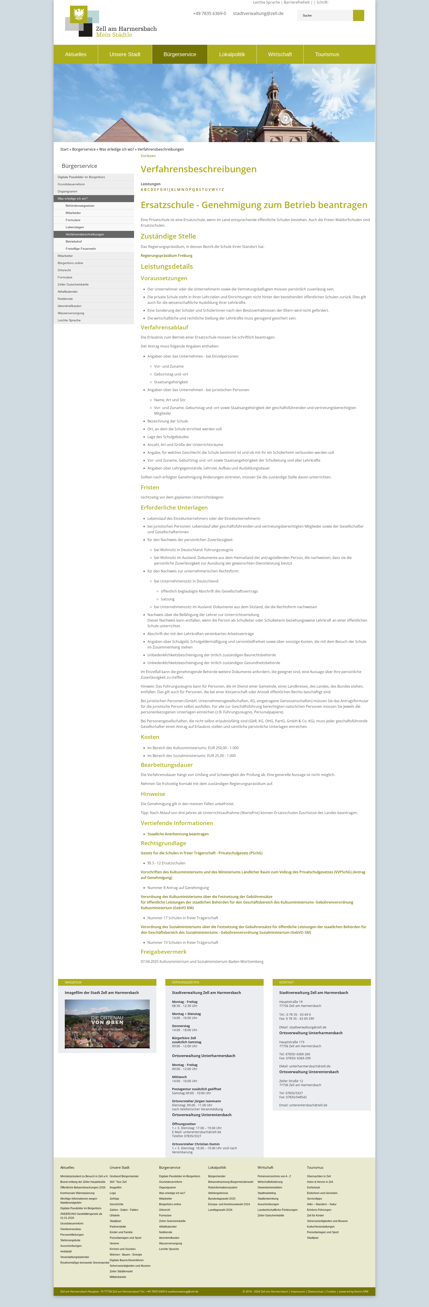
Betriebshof (74, 241)
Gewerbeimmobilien (270, 1187)
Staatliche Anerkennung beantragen (178, 834)
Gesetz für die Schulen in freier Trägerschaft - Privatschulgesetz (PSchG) (202, 853)
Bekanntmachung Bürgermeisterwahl (230, 1181)
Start (64, 149)
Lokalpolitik (232, 54)
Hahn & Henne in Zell (320, 1181)
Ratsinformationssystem (222, 1187)
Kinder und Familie (121, 1232)
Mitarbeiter (73, 213)
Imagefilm (116, 1187)
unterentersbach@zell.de (202, 1132)
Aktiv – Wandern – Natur (321, 1204)
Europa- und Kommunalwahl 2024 (229, 1204)
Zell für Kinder (315, 1215)
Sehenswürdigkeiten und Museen (130, 1265)
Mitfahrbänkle (118, 1277)
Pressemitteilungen (72, 1234)
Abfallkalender (68, 291)
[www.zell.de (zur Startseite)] (111, 36)
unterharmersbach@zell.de (309, 1066)
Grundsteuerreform (71, 184)
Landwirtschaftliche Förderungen (278, 1209)
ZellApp (114, 1198)
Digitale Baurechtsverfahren (127, 1260)
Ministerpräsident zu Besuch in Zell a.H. (84, 1176)
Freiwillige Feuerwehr (81, 248)
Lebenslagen (75, 227)
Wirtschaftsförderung (270, 1181)
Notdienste (65, 299)
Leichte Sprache (69, 320)
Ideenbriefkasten (69, 306)
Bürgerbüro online (70, 263)
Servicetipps (314, 1198)
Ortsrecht (64, 270)
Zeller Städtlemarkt (121, 1271)
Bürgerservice (180, 54)
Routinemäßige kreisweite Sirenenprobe (84, 1262)
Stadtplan (115, 1221)
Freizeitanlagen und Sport (125, 1237)
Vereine (114, 1243)
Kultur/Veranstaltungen (321, 1226)
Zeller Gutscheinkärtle (73, 284)
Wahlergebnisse (218, 1193)
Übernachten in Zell (319, 1176)
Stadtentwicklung (268, 1198)
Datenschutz (316, 1291)
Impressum (298, 1291)
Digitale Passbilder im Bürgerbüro (81, 177)
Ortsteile (115, 1215)
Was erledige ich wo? (116, 149)
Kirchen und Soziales (123, 1249)
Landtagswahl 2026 (220, 1209)
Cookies (331, 1291)
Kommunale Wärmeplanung (77, 1193)
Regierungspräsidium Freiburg (166, 255)
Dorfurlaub (313, 1187)
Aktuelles (75, 54)
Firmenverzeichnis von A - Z (274, 1176)
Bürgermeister (216, 1176)
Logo (113, 1193)
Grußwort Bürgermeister (124, 1176)
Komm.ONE (361, 1291)
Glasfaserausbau (70, 1229)
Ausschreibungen (71, 1245)
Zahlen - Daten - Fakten (124, 1209)
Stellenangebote (70, 1240)
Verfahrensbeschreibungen (85, 234)
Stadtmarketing (267, 1193)
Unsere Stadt (125, 54)
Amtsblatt (66, 1251)
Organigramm (67, 191)
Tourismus (327, 54)
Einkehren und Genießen (322, 1193)
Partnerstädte (118, 1226)
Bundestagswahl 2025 (222, 1198)
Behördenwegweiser (80, 205)
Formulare (73, 220)
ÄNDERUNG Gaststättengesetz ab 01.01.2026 (81, 1216)
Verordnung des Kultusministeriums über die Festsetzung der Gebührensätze (206, 896)
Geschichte (116, 1204)
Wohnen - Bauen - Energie (126, 1254)
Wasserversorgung (71, 313)
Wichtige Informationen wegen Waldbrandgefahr (78, 1200)
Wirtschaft (280, 54)
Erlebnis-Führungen (319, 1209)
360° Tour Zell (118, 1181)
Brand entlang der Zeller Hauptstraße (82, 1181)
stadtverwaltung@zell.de (258, 13)
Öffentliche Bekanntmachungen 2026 (82, 1187)
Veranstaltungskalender (74, 1257)
